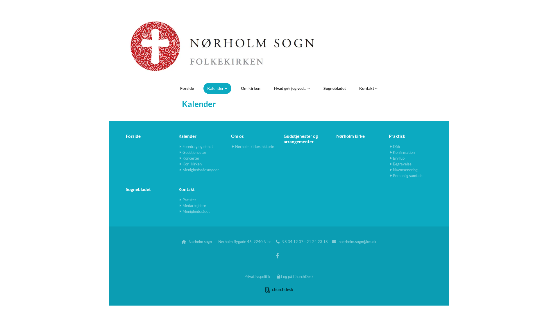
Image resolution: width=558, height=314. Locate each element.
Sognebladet (334, 88)
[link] (217, 88)
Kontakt (367, 88)
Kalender (216, 88)
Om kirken (250, 88)
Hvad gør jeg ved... (290, 88)
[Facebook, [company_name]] (277, 255)
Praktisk (397, 136)
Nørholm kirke (350, 136)
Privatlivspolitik (257, 276)
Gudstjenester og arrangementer (301, 138)
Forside (187, 88)
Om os (237, 136)
